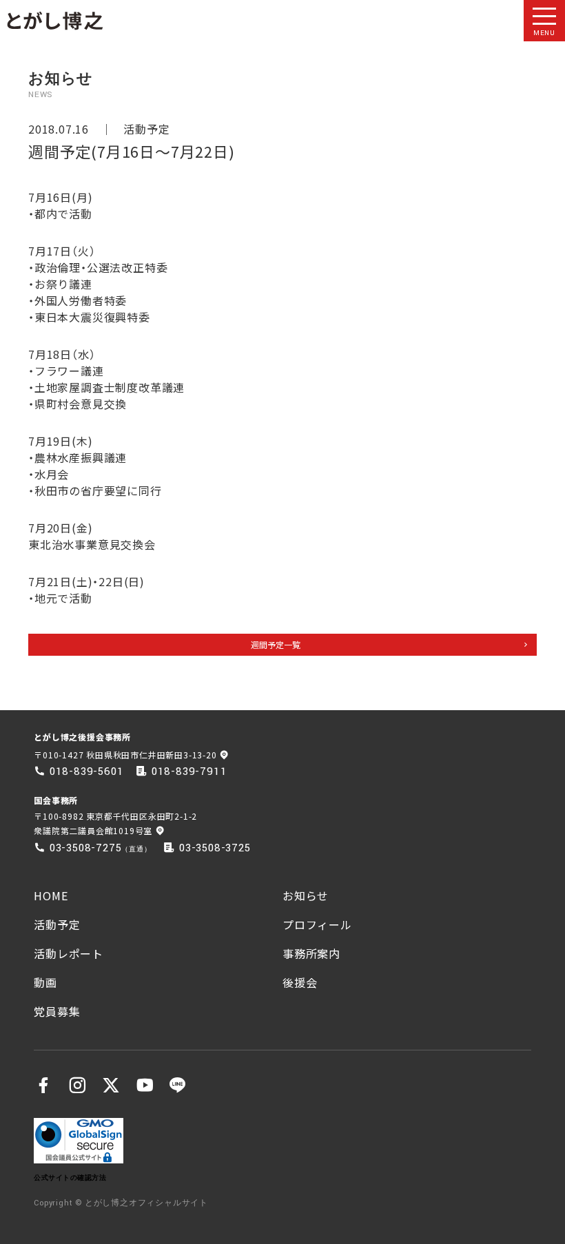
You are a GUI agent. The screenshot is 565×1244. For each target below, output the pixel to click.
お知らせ (305, 895)
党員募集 (57, 1011)
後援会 (299, 982)
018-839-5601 (87, 771)
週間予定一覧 (275, 644)
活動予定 (146, 129)
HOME (51, 895)
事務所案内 (311, 953)
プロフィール (317, 924)
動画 (45, 982)
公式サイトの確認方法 (70, 1177)
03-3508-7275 (86, 848)
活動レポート (68, 953)
